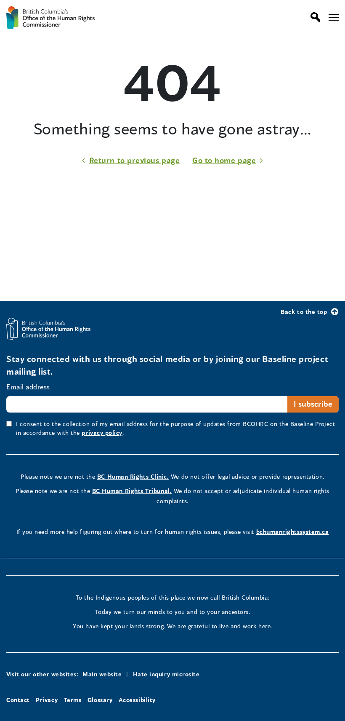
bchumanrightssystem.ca (292, 531)
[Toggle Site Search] (313, 17)
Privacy (47, 699)
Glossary (100, 699)
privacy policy (102, 432)
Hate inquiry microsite (166, 674)
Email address (28, 387)
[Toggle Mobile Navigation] (334, 17)
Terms (73, 699)
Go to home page (224, 160)
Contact (18, 699)
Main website (102, 674)
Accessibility (137, 699)
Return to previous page (134, 160)
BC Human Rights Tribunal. (132, 490)
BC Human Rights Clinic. (133, 476)
